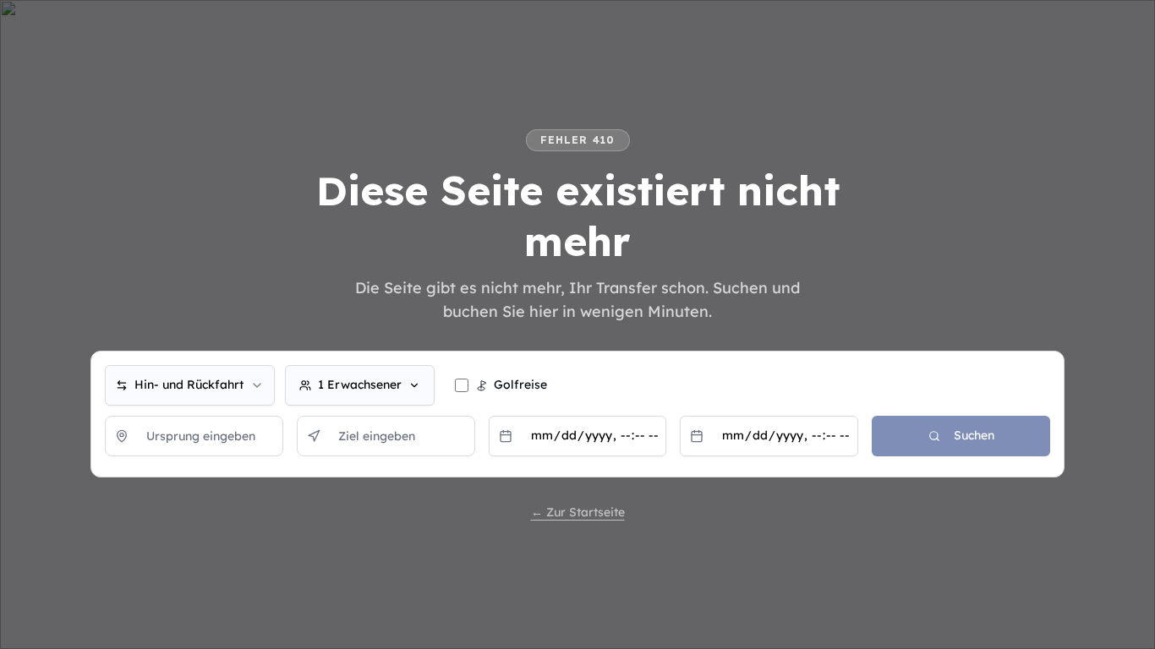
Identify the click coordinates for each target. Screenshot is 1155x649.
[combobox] (190, 385)
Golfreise (520, 384)
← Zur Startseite (578, 512)
